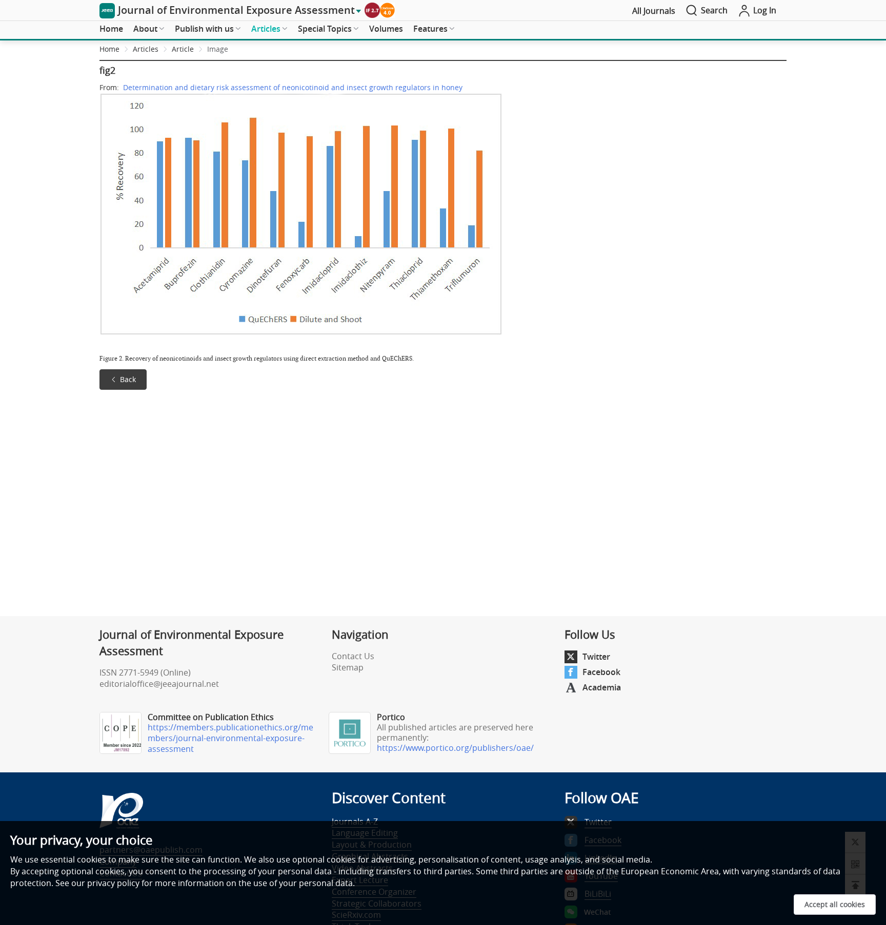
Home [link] (109, 49)
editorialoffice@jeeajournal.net (159, 683)
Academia (601, 687)
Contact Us (353, 656)
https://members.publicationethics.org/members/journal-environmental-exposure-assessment (230, 738)
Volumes (386, 28)
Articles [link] (145, 49)
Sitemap (348, 667)
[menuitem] (111, 29)
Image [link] (217, 49)
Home (111, 28)
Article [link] (183, 49)
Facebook (601, 672)
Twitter (596, 656)
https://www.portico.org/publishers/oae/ (455, 747)
